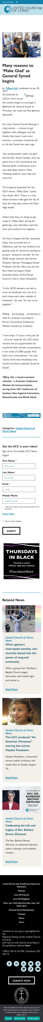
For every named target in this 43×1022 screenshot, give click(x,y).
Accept (8, 1018)
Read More (11, 689)
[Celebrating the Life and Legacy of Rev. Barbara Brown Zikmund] (21, 799)
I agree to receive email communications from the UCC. (22, 507)
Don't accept (19, 1018)
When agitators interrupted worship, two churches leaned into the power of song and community (21, 653)
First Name (9, 460)
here (27, 945)
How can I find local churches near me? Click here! (21, 904)
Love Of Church (21, 894)
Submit (11, 531)
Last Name (9, 472)
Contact (21, 913)
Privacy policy (33, 1018)
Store (21, 922)
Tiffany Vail (11, 88)
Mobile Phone (9, 495)
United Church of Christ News (18, 429)
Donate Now (22, 980)
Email (6, 483)
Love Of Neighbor (21, 898)
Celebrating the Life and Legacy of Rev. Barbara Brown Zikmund (20, 829)
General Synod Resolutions (21, 909)
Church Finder (7, 2)
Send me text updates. (13, 521)
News (21, 917)
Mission (21, 890)
